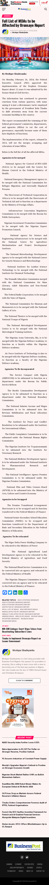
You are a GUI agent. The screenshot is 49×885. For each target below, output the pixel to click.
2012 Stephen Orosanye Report (16, 605)
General (40, 864)
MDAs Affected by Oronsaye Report (19, 612)
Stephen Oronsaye (11, 619)
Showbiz (30, 867)
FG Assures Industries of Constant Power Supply (24, 759)
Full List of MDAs (11, 609)
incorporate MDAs (29, 609)
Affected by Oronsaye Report (16, 607)
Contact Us (40, 871)
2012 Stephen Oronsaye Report (16, 602)
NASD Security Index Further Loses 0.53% (20, 742)
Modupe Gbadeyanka (20, 32)
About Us (29, 871)
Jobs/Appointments (17, 867)
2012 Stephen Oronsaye (29, 600)
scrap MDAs (37, 616)
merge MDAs (8, 616)
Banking (9, 864)
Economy (18, 864)
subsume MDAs (9, 621)
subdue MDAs (28, 619)
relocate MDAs (23, 616)
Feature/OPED (29, 864)
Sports (39, 867)
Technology (11, 871)
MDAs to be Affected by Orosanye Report (21, 614)
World (21, 871)
